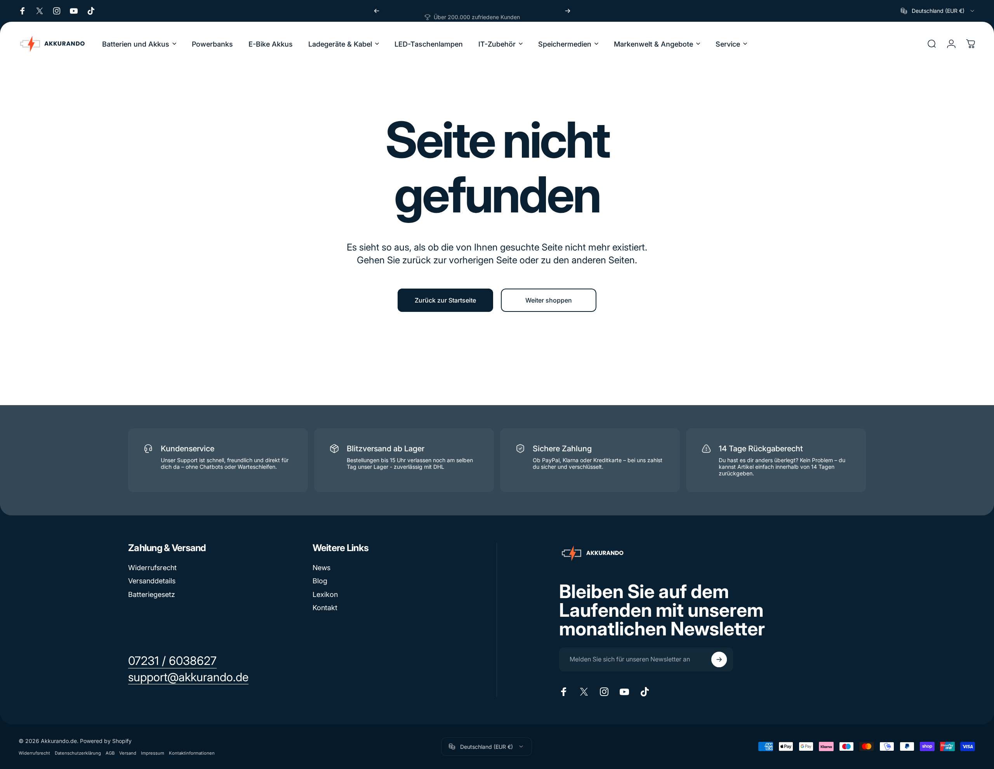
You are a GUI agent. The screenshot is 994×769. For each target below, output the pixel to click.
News (321, 568)
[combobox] (938, 11)
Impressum (152, 753)
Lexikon (325, 594)
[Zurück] (376, 11)
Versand (127, 753)
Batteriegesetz (151, 594)
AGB (110, 753)
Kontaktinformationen (192, 753)
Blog (320, 581)
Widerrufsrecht (152, 568)
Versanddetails (152, 581)
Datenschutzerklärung (78, 753)
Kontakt (325, 608)
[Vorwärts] (567, 11)
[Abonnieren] (719, 659)
